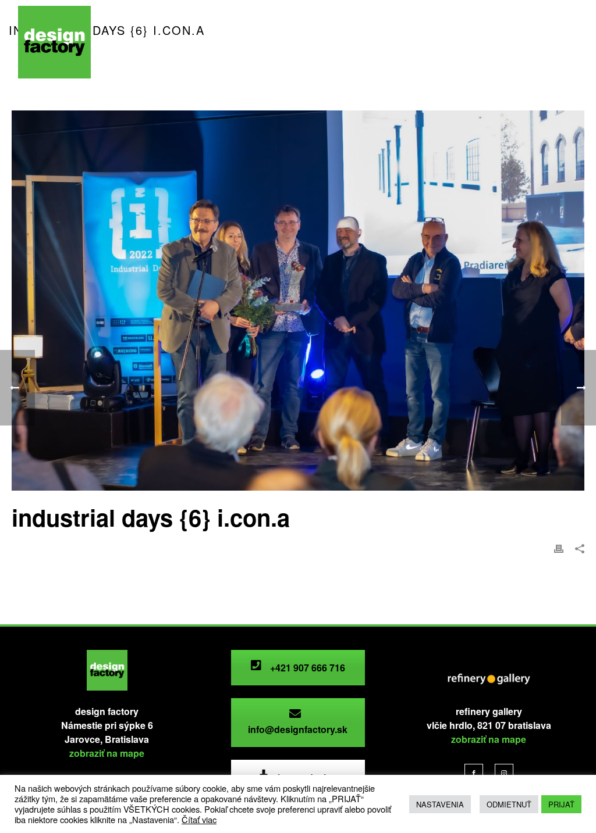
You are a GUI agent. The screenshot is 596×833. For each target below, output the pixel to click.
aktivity (241, 40)
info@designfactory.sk (297, 729)
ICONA (289, 40)
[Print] (558, 548)
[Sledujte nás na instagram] (504, 773)
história (494, 40)
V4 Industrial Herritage (209, 63)
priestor (134, 40)
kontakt (133, 63)
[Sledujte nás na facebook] (473, 773)
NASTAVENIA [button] (440, 804)
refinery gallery (430, 40)
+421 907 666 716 (306, 667)
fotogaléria (550, 40)
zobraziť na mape (106, 753)
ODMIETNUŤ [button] (509, 804)
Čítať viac (199, 819)
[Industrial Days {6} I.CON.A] (298, 300)
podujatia (188, 40)
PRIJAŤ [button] (561, 804)
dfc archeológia (352, 40)
